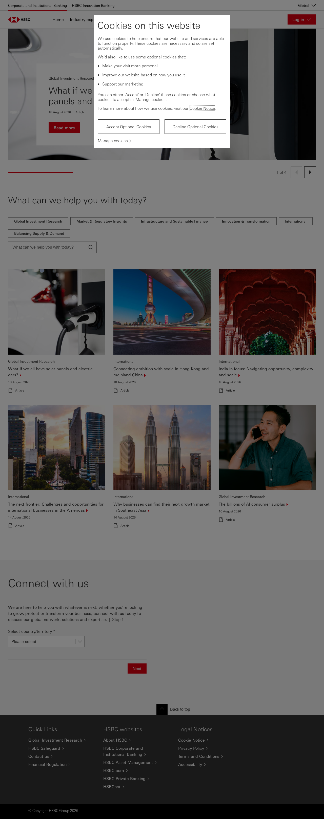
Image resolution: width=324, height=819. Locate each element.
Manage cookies (113, 140)
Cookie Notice (202, 108)
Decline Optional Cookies (195, 126)
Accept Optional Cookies (128, 126)
